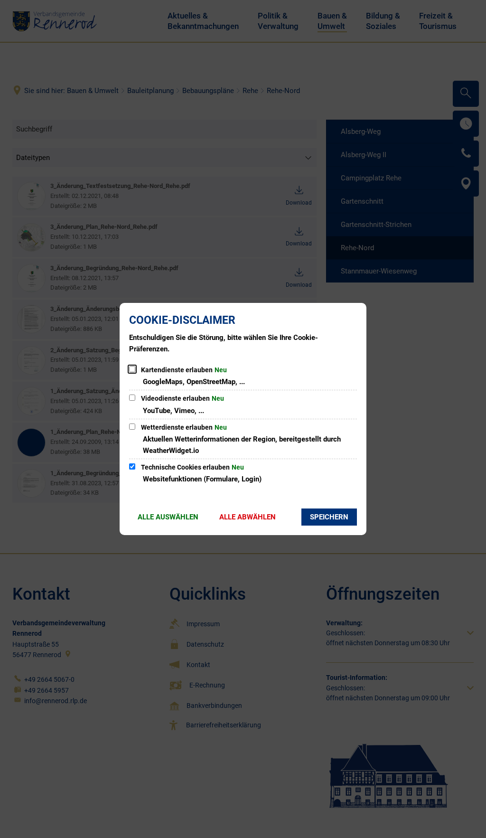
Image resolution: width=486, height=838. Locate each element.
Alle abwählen (247, 517)
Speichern (329, 517)
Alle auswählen (168, 517)
